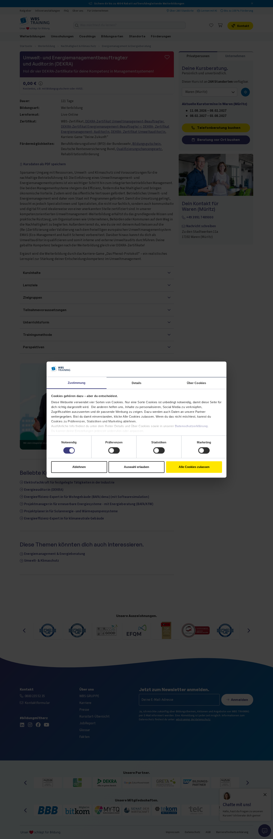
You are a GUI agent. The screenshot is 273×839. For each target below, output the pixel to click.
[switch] (114, 450)
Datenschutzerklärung (191, 426)
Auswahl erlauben (136, 467)
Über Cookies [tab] (196, 383)
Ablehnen (79, 467)
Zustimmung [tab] (77, 383)
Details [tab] (136, 383)
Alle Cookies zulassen (194, 467)
